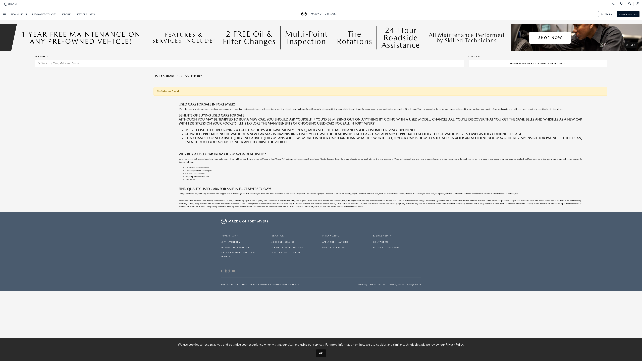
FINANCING (331, 235)
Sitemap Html (279, 285)
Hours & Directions (386, 247)
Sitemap (264, 285)
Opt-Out (294, 285)
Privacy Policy (229, 285)
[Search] (630, 4)
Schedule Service (628, 14)
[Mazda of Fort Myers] (305, 14)
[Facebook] (222, 271)
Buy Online (606, 14)
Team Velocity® (376, 285)
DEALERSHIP (382, 235)
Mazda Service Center (286, 253)
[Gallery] (321, 37)
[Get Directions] (622, 4)
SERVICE (278, 235)
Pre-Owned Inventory (235, 247)
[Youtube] (233, 271)
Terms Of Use (249, 285)
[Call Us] (614, 4)
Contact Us (380, 242)
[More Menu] (4, 14)
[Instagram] (227, 271)
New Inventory (230, 242)
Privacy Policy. (455, 344)
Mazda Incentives (334, 247)
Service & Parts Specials (287, 247)
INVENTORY (229, 235)
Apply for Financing (335, 242)
